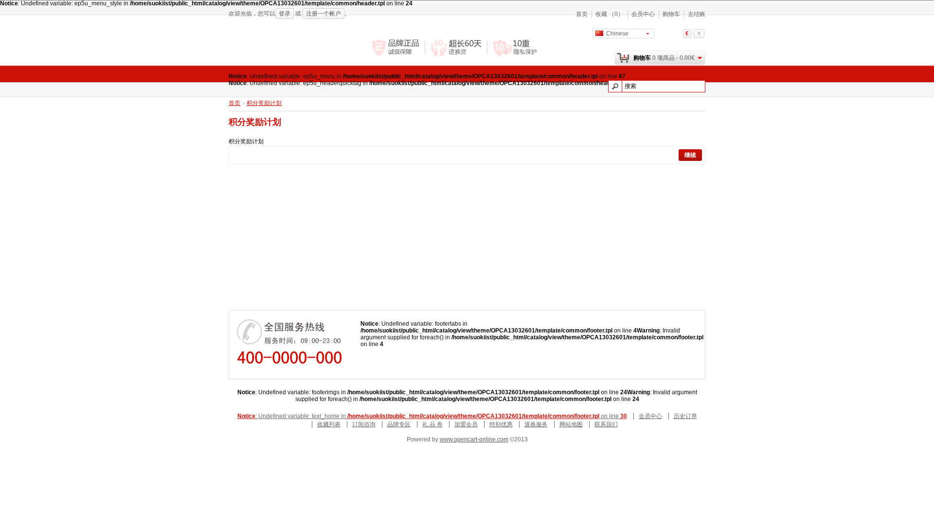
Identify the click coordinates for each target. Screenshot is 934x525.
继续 (690, 155)
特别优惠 (501, 424)
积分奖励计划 (264, 103)
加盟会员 (466, 424)
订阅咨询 (364, 424)
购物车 (671, 14)
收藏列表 (329, 424)
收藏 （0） (609, 14)
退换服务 (536, 424)
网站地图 (571, 424)
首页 (582, 14)
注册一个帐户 (323, 13)
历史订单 (685, 416)
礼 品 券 (432, 424)
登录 (284, 13)
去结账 (696, 14)
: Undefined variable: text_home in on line (432, 416)
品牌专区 (399, 424)
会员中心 (643, 14)
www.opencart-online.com (474, 439)
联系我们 (606, 424)
